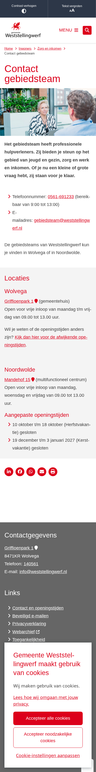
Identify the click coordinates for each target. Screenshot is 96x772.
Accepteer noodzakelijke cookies (48, 737)
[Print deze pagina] (52, 471)
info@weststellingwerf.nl (43, 571)
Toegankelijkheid (28, 639)
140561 (31, 563)
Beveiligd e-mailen (30, 615)
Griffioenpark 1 (18, 301)
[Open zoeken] (87, 30)
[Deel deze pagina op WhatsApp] (30, 471)
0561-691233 (61, 196)
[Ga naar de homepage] (22, 30)
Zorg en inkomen (49, 48)
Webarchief (23, 631)
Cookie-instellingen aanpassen (48, 755)
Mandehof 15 (17, 379)
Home (8, 48)
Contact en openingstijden (38, 608)
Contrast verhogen (24, 6)
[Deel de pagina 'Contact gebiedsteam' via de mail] (41, 471)
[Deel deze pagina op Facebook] (20, 471)
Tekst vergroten (72, 6)
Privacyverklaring (29, 623)
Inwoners (25, 48)
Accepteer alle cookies (48, 718)
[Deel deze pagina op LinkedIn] (8, 471)
